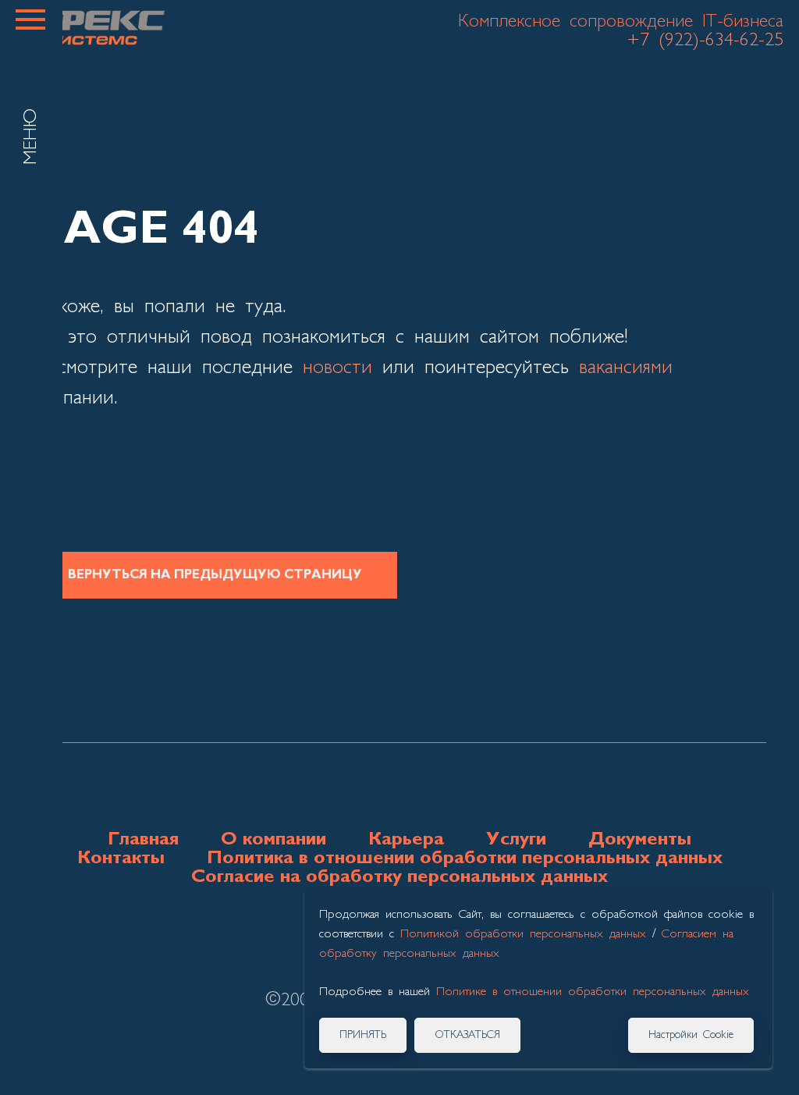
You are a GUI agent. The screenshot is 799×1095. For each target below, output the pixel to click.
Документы (639, 839)
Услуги (516, 839)
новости (337, 368)
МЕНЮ (31, 136)
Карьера (406, 839)
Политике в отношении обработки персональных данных (592, 992)
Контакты (121, 858)
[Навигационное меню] (30, 19)
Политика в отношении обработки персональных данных (465, 858)
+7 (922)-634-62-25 (705, 40)
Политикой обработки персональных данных (523, 934)
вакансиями (626, 368)
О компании (273, 839)
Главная (143, 839)
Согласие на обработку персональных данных (399, 877)
